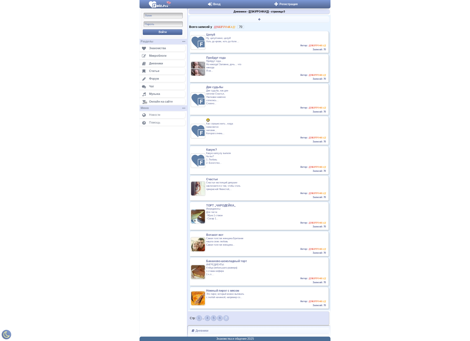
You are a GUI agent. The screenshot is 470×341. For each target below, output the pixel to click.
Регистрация (288, 4)
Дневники (201, 330)
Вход (216, 4)
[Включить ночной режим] (6, 335)
